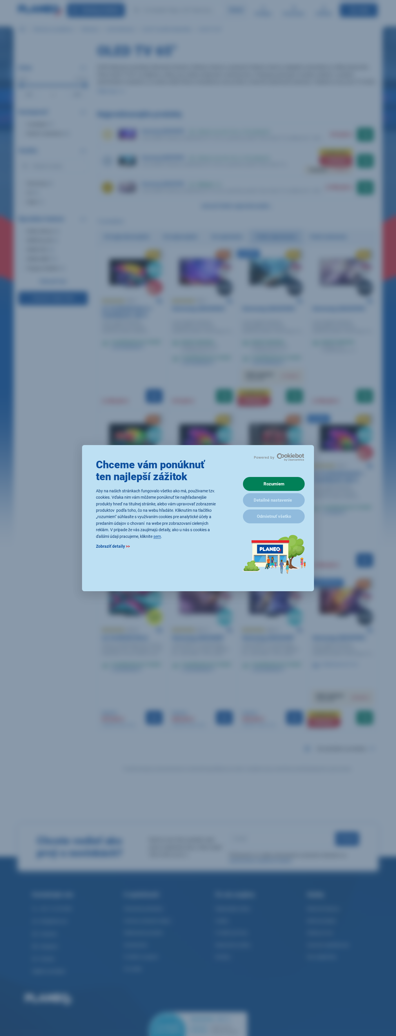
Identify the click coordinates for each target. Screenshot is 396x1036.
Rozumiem (274, 484)
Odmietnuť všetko (274, 516)
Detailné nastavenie (273, 500)
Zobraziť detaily (113, 546)
